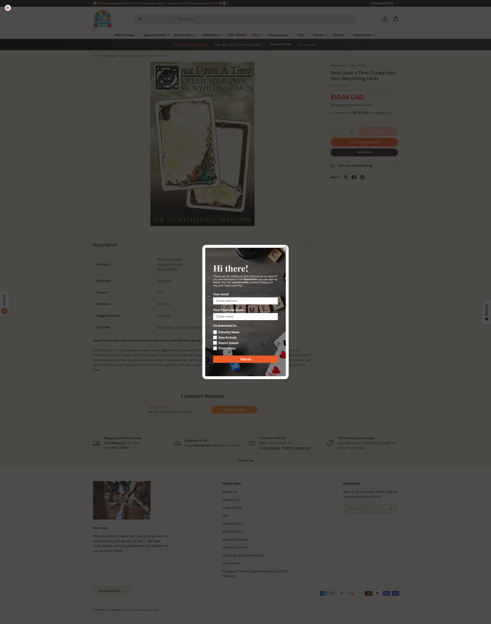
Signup (245, 359)
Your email (220, 294)
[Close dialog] (285, 248)
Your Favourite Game (228, 310)
